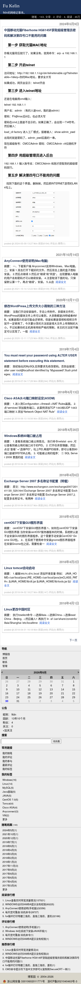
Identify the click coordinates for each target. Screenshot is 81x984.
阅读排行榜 (8, 895)
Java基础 (8, 791)
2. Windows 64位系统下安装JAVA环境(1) (24, 931)
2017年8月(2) (9, 873)
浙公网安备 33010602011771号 (26, 981)
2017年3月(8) (9, 885)
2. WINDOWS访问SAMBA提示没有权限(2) (25, 953)
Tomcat (7, 803)
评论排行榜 (8, 921)
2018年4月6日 (69, 475)
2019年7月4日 (69, 349)
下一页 (73, 640)
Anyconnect (10, 811)
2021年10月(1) (10, 834)
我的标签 (7, 769)
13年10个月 (18, 718)
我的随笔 (7, 753)
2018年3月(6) (9, 854)
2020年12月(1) (10, 838)
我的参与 (7, 761)
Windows (9, 780)
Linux (7, 783)
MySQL (8, 787)
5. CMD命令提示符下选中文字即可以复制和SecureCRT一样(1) (36, 969)
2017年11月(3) (10, 865)
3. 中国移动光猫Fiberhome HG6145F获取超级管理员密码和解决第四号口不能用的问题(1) (40, 959)
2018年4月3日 (69, 516)
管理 (4, 666)
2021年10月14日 (67, 254)
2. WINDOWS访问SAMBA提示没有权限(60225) (28, 904)
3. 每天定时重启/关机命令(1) (17, 935)
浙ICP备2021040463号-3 (62, 981)
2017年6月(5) (9, 877)
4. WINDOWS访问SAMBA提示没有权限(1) (25, 939)
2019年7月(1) (9, 842)
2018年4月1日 (69, 603)
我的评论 (7, 757)
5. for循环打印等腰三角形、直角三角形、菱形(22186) (31, 916)
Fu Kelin (11, 5)
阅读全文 (61, 282)
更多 (4, 819)
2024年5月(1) (9, 830)
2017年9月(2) (9, 869)
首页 (4, 658)
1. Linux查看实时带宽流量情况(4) (20, 949)
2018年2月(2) (9, 858)
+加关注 (7, 730)
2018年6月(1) (9, 846)
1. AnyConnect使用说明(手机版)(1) (21, 927)
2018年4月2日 (69, 561)
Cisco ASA (9, 807)
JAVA (6, 795)
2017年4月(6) (9, 881)
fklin (13, 714)
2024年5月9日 (69, 24)
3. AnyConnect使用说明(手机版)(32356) (23, 908)
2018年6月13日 (68, 392)
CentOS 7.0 (10, 799)
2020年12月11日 (67, 300)
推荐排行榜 (8, 944)
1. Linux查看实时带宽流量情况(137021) (23, 900)
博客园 (6, 654)
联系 (4, 662)
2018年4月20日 (68, 429)
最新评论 (7, 765)
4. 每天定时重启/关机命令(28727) (20, 912)
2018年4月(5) (9, 850)
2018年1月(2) (9, 861)
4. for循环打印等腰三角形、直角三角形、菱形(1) (28, 965)
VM (5, 815)
